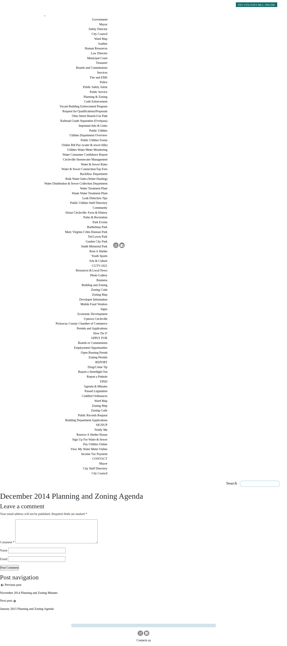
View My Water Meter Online (88, 449)
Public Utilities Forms (94, 140)
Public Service (98, 92)
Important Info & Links (93, 126)
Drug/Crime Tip (97, 367)
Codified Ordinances (94, 396)
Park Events (100, 222)
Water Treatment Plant (93, 188)
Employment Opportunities (90, 348)
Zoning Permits (97, 357)
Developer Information (93, 299)
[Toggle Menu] (44, 15)
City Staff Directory (95, 468)
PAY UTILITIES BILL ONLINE (256, 4)
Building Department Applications (86, 420)
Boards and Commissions (91, 68)
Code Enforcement (95, 101)
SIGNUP (101, 425)
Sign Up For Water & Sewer (89, 439)
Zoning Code (99, 290)
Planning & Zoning (95, 97)
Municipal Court (97, 58)
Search (231, 483)
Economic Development (92, 314)
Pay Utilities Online (95, 444)
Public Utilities (98, 130)
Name (3, 550)
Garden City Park (96, 241)
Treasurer (101, 63)
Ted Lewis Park (97, 236)
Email (3, 559)
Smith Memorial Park (94, 246)
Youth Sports (99, 256)
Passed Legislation (96, 391)
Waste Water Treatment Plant (89, 193)
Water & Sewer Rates (94, 164)
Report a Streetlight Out (92, 372)
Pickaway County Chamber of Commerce (81, 323)
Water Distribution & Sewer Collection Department (75, 183)
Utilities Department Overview (88, 135)
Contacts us (143, 640)
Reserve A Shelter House (92, 434)
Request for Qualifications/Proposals (84, 111)
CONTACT (99, 458)
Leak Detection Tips (94, 198)
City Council (99, 34)
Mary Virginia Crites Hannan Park (86, 232)
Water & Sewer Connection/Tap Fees (84, 169)
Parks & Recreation (95, 217)
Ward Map (100, 39)
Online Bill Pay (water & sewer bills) (84, 145)
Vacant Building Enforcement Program (83, 106)
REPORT (101, 362)
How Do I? (100, 333)
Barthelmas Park (97, 227)
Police (103, 82)
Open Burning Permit (94, 352)
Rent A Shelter (98, 251)
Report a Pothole (97, 376)
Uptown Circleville (95, 319)
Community (100, 208)
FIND (103, 381)
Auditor (102, 44)
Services (102, 72)
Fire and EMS (98, 77)
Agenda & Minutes (95, 386)
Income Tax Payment (94, 454)
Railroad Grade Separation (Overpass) (83, 121)
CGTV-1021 (99, 266)
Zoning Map (99, 294)
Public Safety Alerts (95, 87)
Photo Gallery (98, 275)
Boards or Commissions (92, 343)
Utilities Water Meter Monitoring (87, 150)
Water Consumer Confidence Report (84, 154)
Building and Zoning (94, 285)
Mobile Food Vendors (93, 304)
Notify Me (100, 430)
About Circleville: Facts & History (86, 212)
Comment (7, 542)
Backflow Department (93, 174)
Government (99, 19)
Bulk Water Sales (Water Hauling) (86, 179)
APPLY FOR (99, 338)
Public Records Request (92, 415)
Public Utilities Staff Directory (88, 203)
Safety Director (98, 29)
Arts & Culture (98, 261)
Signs (104, 309)
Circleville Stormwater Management (85, 159)
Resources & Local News (91, 270)
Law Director (99, 53)
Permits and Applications (92, 328)
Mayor (103, 24)
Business (101, 280)
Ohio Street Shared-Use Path (89, 116)
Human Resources (96, 48)
